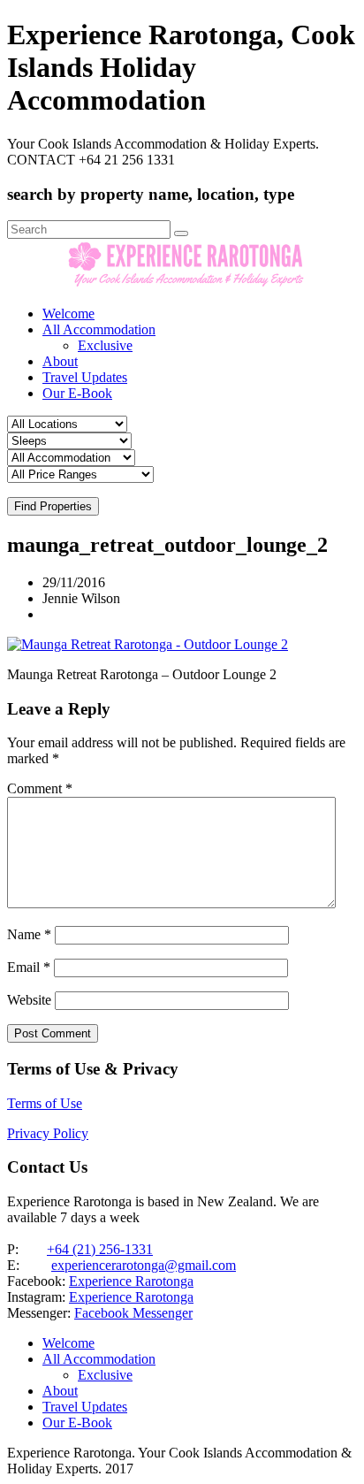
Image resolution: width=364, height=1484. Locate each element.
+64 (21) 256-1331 (100, 1249)
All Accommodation (98, 329)
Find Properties (53, 506)
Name (29, 934)
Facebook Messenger (133, 1312)
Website (29, 999)
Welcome (68, 313)
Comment (39, 788)
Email (28, 967)
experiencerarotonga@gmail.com (143, 1265)
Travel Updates (84, 377)
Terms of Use (44, 1103)
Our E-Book (77, 393)
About (60, 361)
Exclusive (105, 345)
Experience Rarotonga (131, 1281)
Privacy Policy (47, 1133)
